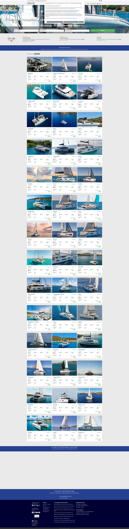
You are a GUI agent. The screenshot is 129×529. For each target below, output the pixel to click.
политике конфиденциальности (70, 13)
